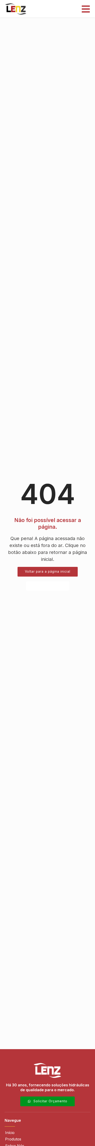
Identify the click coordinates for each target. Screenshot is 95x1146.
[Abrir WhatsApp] (83, 1134)
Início (10, 1132)
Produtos (13, 1139)
